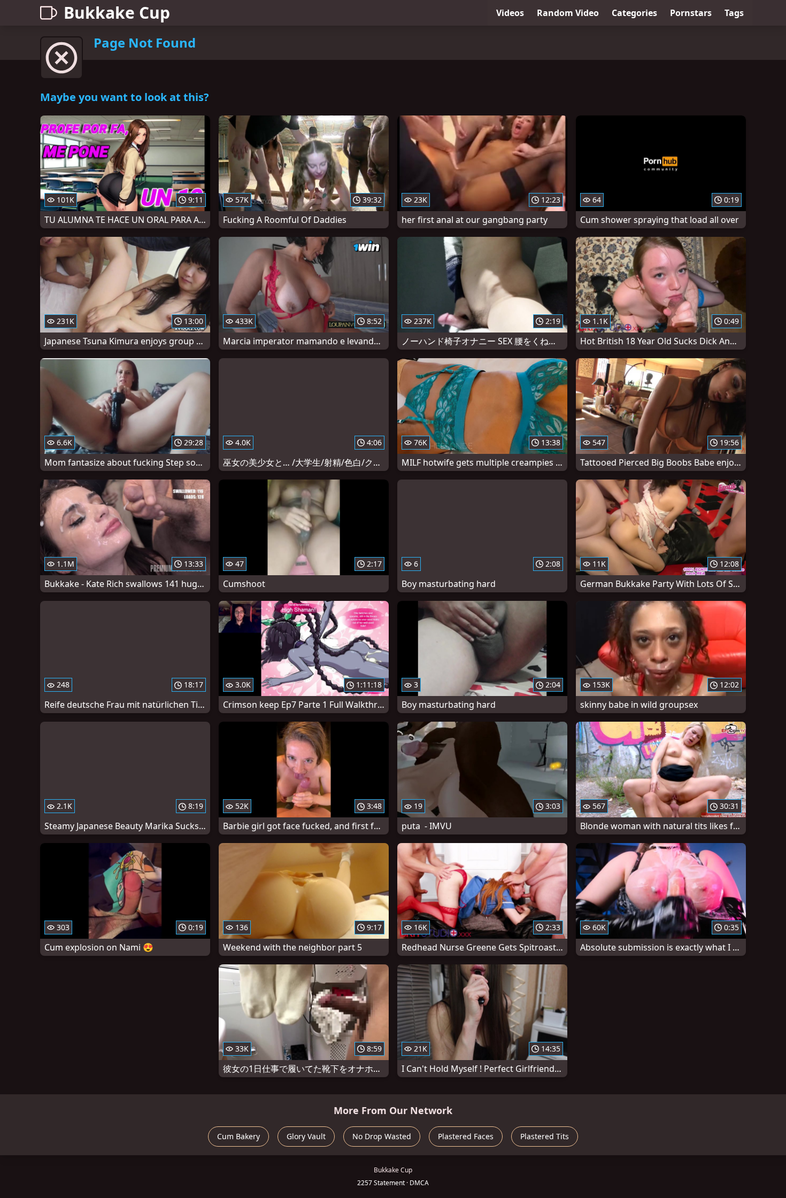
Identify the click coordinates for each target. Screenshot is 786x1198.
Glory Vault (306, 1136)
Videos (510, 13)
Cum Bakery (238, 1136)
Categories (634, 13)
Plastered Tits (544, 1136)
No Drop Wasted (381, 1136)
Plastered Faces (466, 1136)
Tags (734, 13)
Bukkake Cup (117, 13)
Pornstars (691, 13)
